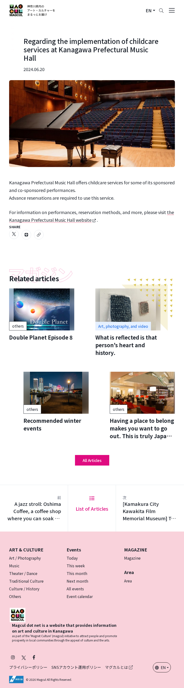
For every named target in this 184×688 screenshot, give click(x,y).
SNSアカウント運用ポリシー (76, 667)
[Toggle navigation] (171, 10)
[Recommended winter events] (56, 402)
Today (72, 558)
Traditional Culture (26, 581)
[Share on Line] (26, 234)
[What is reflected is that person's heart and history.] (128, 322)
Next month (77, 581)
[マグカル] (17, 614)
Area (128, 581)
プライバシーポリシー (28, 667)
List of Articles (92, 508)
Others (15, 596)
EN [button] (163, 667)
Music (14, 565)
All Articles (92, 460)
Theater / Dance (23, 573)
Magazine (132, 558)
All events (75, 589)
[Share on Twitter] (14, 234)
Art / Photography (25, 558)
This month (77, 573)
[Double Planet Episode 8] (41, 314)
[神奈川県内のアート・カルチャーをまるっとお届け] (32, 10)
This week (76, 565)
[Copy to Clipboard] (39, 234)
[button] (150, 10)
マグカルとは (117, 667)
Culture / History (24, 589)
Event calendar (80, 596)
